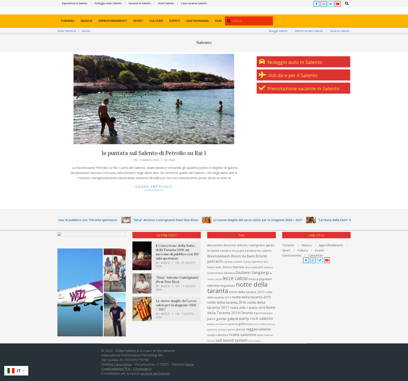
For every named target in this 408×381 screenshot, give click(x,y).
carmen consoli (233, 262)
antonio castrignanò (251, 245)
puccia (240, 329)
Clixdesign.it (142, 369)
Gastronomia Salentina (221, 273)
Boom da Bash (243, 256)
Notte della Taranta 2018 (247, 308)
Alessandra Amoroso (221, 245)
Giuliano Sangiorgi (252, 272)
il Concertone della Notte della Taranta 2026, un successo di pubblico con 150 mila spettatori (177, 252)
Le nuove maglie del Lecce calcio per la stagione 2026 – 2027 (245, 220)
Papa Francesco (263, 313)
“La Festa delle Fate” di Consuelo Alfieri (334, 220)
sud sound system (231, 340)
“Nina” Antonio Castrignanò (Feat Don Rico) (153, 220)
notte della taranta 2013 (247, 292)
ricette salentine (242, 334)
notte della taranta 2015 (251, 297)
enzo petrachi (254, 267)
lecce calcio (235, 278)
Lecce (218, 279)
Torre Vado (254, 340)
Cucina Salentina (252, 262)
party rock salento (256, 318)
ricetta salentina (217, 335)
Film (171, 160)
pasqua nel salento (217, 324)
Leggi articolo (153, 187)
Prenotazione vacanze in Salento (302, 88)
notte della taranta (237, 287)
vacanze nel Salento (155, 373)
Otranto (247, 312)
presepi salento (226, 329)
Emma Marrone (233, 267)
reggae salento (258, 329)
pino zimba (260, 324)
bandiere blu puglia (232, 251)
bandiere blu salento (258, 251)
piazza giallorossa (241, 324)
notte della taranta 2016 (226, 302)
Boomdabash (218, 256)
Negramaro (227, 286)
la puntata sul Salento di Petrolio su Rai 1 (154, 153)
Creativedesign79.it (116, 369)
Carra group (123, 364)
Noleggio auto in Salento (294, 62)
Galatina (268, 267)
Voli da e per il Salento (292, 75)
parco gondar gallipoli (222, 318)
